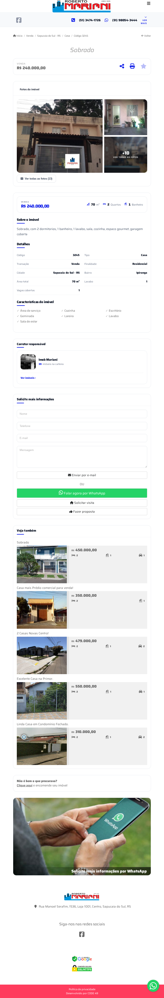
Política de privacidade (82, 989)
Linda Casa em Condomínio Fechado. (42, 724)
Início (19, 36)
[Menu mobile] (82, 6)
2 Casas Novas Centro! (33, 633)
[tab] (29, 89)
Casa (67, 36)
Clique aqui (24, 785)
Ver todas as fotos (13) (38, 178)
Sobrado (23, 542)
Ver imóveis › (28, 378)
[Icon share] (19, 20)
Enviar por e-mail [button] (83, 475)
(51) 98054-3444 (124, 20)
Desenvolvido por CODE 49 (82, 993)
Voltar (147, 36)
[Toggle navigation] (148, 4)
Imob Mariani (48, 359)
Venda (29, 36)
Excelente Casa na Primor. (35, 678)
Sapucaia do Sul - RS (49, 36)
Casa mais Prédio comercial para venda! (45, 587)
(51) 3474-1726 (90, 20)
